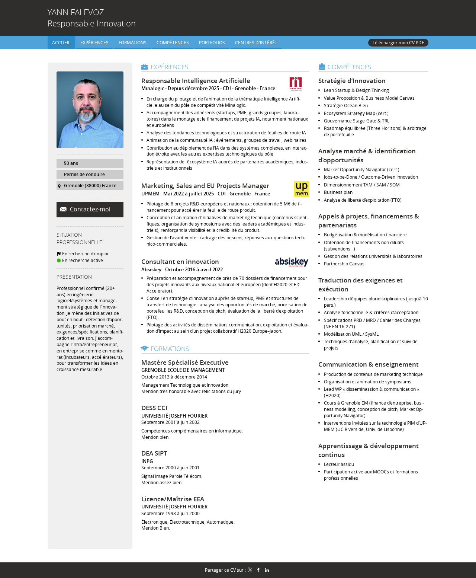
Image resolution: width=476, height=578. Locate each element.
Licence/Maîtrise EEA (172, 499)
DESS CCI (154, 407)
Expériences (169, 67)
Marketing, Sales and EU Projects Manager (205, 185)
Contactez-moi (89, 209)
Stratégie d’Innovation (352, 80)
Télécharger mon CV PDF (398, 42)
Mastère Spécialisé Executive (185, 362)
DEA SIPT (154, 453)
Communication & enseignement (368, 364)
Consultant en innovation (180, 261)
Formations (170, 348)
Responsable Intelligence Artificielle (195, 80)
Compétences (349, 67)
